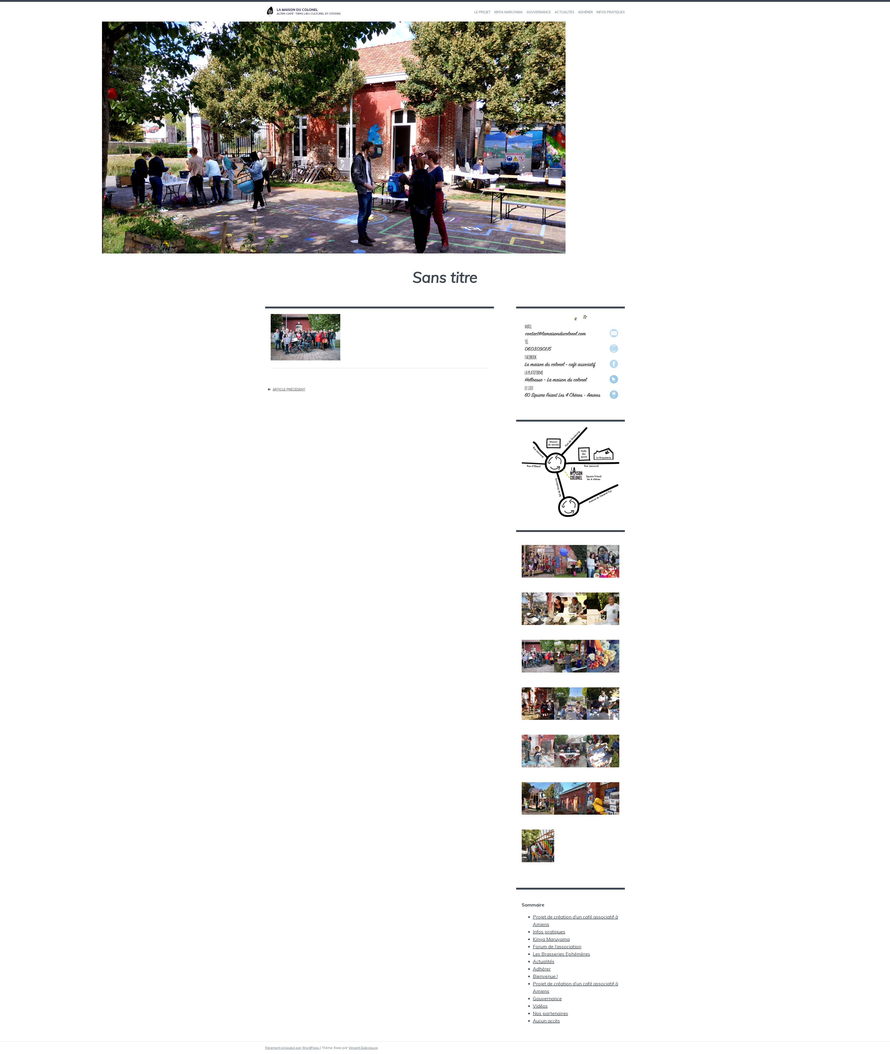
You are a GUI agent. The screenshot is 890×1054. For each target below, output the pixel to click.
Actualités (543, 961)
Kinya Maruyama (551, 939)
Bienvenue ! (545, 976)
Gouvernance (547, 998)
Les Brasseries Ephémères (561, 954)
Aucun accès (546, 1021)
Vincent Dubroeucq (363, 1048)
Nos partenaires (550, 1013)
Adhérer (542, 969)
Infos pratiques (549, 932)
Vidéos (540, 1006)
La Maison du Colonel (297, 10)
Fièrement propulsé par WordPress (292, 1048)
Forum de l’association (557, 946)
